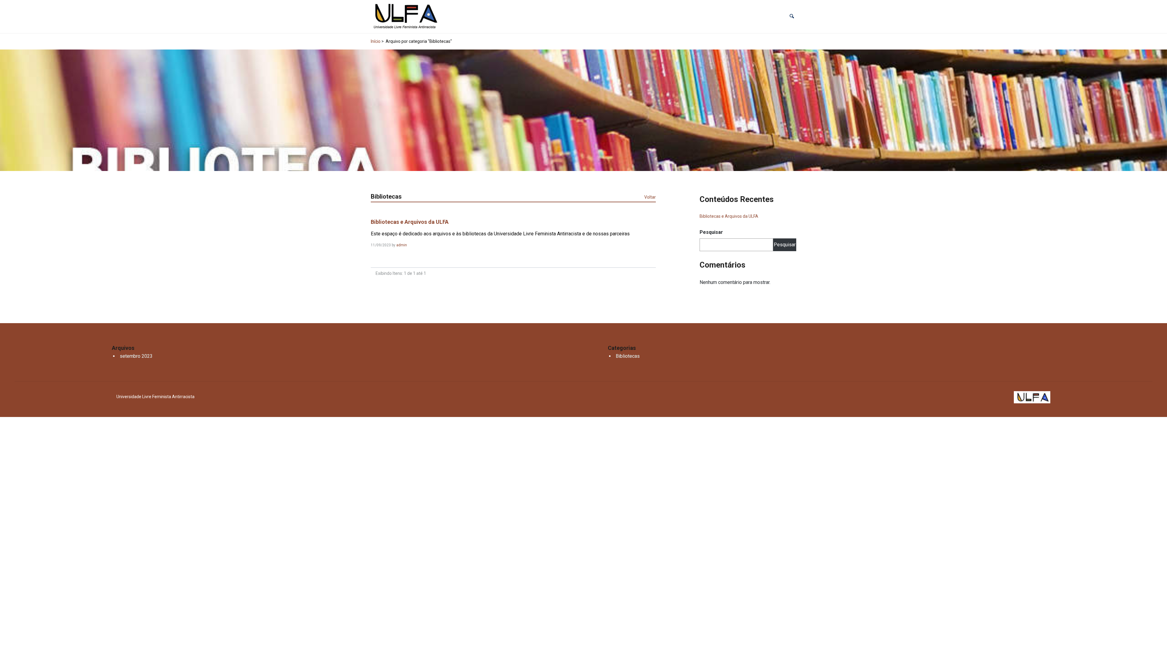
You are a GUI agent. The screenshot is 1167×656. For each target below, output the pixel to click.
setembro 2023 (136, 356)
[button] (791, 16)
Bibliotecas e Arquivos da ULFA (410, 222)
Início (375, 41)
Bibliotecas (628, 356)
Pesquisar (711, 232)
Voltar (650, 197)
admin (401, 245)
